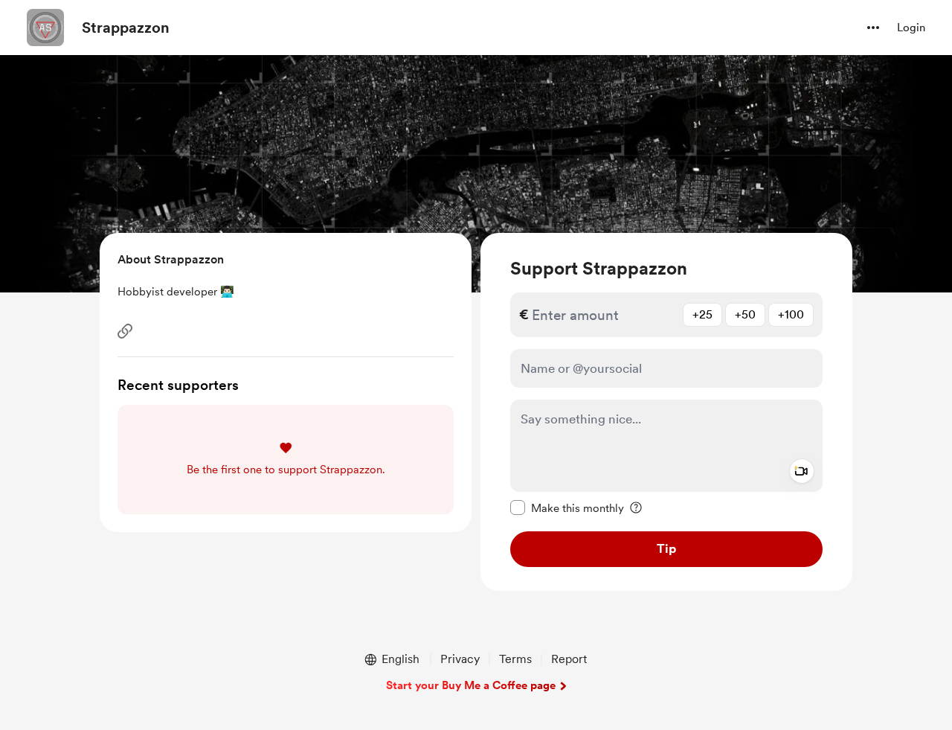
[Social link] (125, 331)
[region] (666, 412)
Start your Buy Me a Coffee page (471, 685)
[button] (873, 27)
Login (911, 27)
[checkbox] (567, 507)
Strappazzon (126, 27)
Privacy (460, 659)
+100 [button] (791, 314)
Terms (515, 659)
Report (569, 659)
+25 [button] (702, 314)
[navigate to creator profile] (45, 27)
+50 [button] (745, 314)
